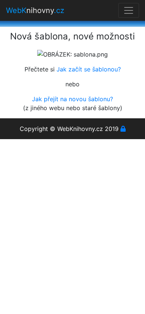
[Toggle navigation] (128, 10)
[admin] (123, 128)
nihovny (35, 10)
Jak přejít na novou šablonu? (72, 99)
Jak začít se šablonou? (89, 69)
